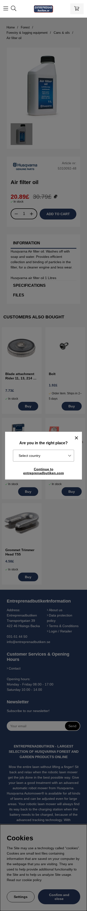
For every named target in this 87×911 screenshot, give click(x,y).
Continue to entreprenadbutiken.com (43, 471)
